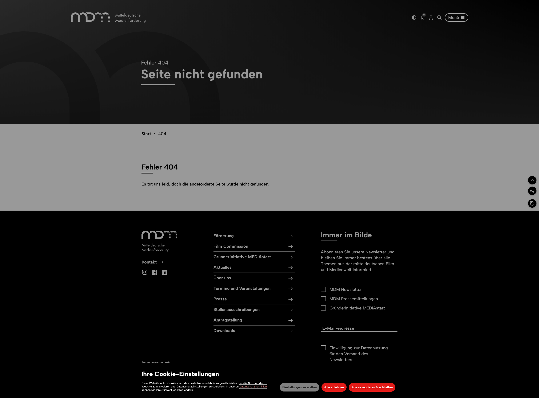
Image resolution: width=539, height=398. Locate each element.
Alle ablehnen (334, 387)
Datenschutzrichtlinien (253, 386)
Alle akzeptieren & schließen (372, 387)
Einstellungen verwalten (299, 387)
